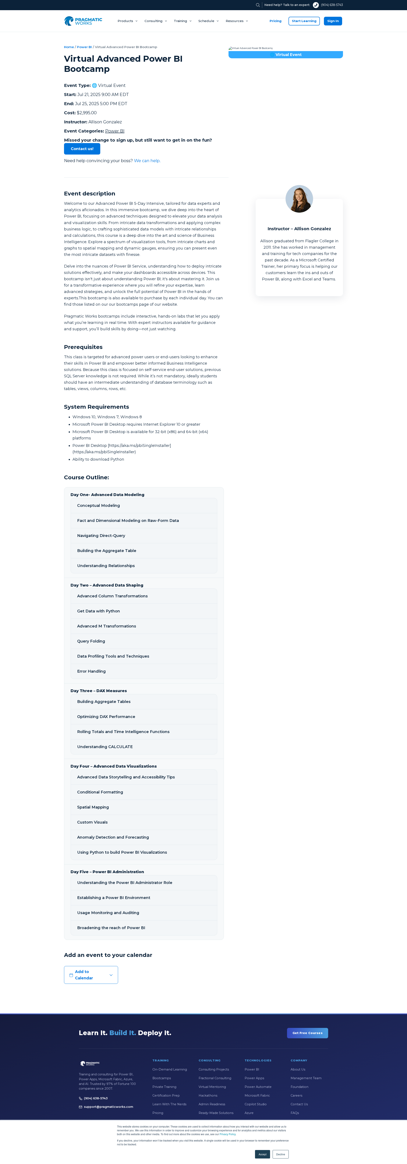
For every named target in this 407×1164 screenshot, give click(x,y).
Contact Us (299, 1104)
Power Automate (258, 1087)
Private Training (164, 1087)
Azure (249, 1113)
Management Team (306, 1078)
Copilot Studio (256, 1104)
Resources (235, 21)
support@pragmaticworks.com (108, 1107)
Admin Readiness (212, 1104)
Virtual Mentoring (212, 1087)
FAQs (295, 1113)
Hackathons (208, 1095)
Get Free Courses (308, 1033)
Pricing (276, 21)
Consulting (154, 21)
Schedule (206, 21)
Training (180, 21)
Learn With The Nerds (169, 1104)
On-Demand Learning (169, 1069)
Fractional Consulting (215, 1078)
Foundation (299, 1087)
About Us (298, 1069)
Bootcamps (161, 1078)
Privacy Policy (228, 1134)
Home (69, 47)
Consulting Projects (214, 1069)
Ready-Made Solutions (216, 1113)
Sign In (333, 21)
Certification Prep (166, 1095)
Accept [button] (262, 1154)
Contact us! (82, 148)
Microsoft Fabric (257, 1095)
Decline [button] (280, 1154)
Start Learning (304, 21)
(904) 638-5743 (332, 5)
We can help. (147, 160)
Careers (296, 1095)
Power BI (84, 47)
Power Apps (254, 1078)
